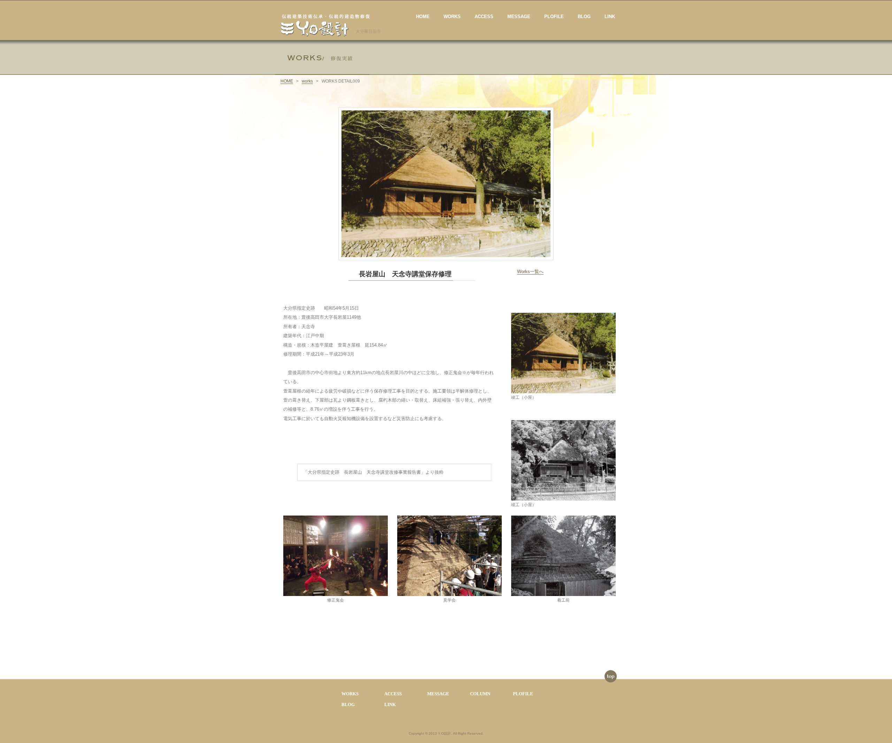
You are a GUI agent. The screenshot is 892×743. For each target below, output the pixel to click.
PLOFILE (554, 16)
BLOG (584, 16)
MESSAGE (518, 16)
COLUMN (480, 693)
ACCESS (484, 16)
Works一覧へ (530, 271)
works (307, 81)
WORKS (452, 16)
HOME (423, 16)
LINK (610, 16)
